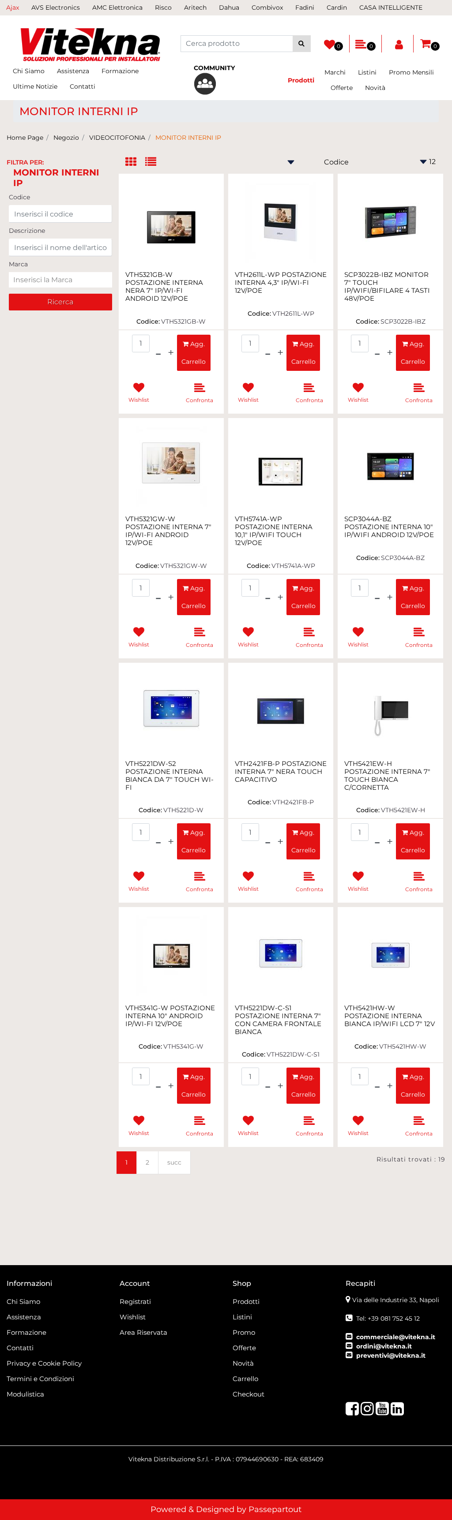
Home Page (25, 138)
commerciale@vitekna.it (395, 1337)
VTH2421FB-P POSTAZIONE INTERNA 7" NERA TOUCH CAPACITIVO (281, 772)
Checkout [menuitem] (248, 1394)
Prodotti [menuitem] (246, 1301)
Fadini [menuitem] (304, 7)
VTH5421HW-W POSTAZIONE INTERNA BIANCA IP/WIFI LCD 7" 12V (389, 1016)
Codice (19, 197)
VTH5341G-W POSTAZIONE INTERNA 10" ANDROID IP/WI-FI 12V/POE (170, 1016)
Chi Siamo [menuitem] (29, 71)
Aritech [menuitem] (195, 7)
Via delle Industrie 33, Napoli (395, 1300)
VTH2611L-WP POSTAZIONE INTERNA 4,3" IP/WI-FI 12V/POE (281, 283)
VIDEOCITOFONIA (117, 138)
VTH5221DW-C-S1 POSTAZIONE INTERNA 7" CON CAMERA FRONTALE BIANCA (278, 1020)
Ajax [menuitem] (12, 7)
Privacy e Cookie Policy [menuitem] (44, 1363)
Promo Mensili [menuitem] (411, 72)
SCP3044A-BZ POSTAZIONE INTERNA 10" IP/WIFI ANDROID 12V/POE (389, 527)
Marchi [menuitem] (335, 72)
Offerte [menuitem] (342, 88)
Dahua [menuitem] (229, 7)
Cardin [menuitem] (337, 7)
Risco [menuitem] (163, 7)
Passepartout (275, 1509)
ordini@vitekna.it (384, 1346)
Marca (18, 264)
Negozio (66, 138)
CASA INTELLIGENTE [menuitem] (390, 7)
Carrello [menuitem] (245, 1378)
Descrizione (27, 231)
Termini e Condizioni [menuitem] (40, 1378)
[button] (302, 43)
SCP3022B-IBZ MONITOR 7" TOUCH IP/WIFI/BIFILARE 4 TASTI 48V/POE (387, 287)
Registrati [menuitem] (135, 1301)
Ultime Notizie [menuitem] (35, 86)
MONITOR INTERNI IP (188, 138)
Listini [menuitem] (367, 72)
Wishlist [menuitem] (133, 1317)
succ (174, 1162)
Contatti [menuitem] (82, 86)
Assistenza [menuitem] (73, 71)
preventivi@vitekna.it (391, 1355)
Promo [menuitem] (244, 1332)
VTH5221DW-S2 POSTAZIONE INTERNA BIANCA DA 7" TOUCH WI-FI (169, 776)
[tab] (135, 162)
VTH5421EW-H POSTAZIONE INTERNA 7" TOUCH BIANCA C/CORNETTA (387, 776)
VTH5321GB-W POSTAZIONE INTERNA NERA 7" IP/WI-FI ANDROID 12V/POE (164, 287)
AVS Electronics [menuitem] (55, 7)
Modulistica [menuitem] (25, 1394)
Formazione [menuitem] (120, 71)
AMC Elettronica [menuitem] (117, 7)
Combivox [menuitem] (267, 7)
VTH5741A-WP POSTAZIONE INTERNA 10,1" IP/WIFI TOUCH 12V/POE (274, 531)
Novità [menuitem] (375, 88)
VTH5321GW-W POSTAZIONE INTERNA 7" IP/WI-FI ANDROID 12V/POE (168, 531)
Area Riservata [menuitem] (143, 1332)
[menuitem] (226, 79)
